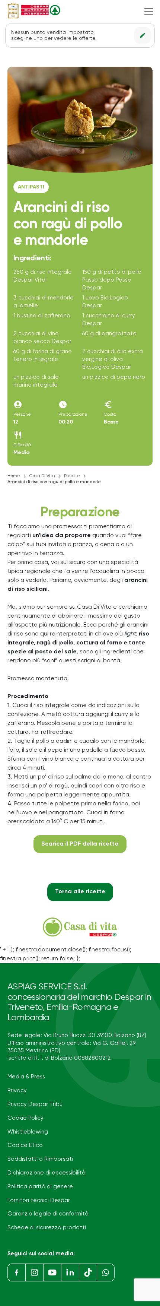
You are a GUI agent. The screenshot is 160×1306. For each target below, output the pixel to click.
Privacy (17, 1090)
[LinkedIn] (70, 1272)
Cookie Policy (25, 1118)
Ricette (72, 476)
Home (13, 476)
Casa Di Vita (42, 476)
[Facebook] (16, 1272)
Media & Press (26, 1077)
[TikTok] (88, 1272)
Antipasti (31, 187)
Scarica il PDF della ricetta (80, 844)
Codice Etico (25, 1145)
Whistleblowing (27, 1132)
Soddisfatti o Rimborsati (40, 1159)
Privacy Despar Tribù (35, 1104)
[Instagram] (34, 1272)
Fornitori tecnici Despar (38, 1200)
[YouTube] (52, 1272)
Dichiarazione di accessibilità (46, 1173)
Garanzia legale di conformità (48, 1214)
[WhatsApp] (106, 1272)
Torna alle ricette (80, 892)
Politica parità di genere (40, 1186)
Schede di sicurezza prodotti (46, 1227)
